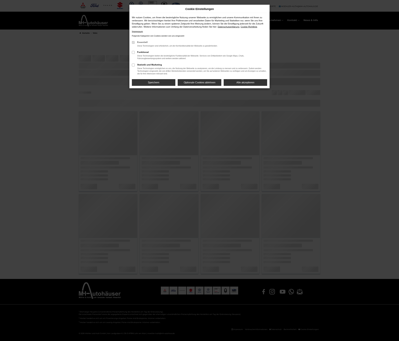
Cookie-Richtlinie (249, 27)
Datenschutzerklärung (228, 27)
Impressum (137, 31)
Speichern (153, 82)
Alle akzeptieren (245, 82)
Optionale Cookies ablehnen (199, 82)
